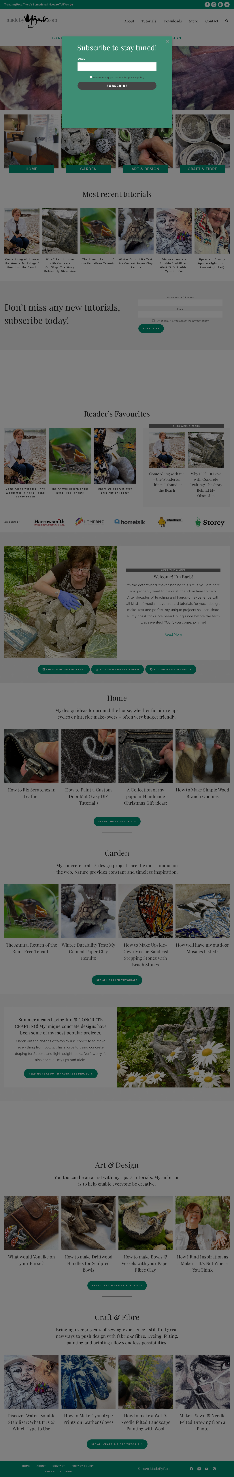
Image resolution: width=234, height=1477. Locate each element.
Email (81, 58)
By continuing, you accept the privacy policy (118, 77)
